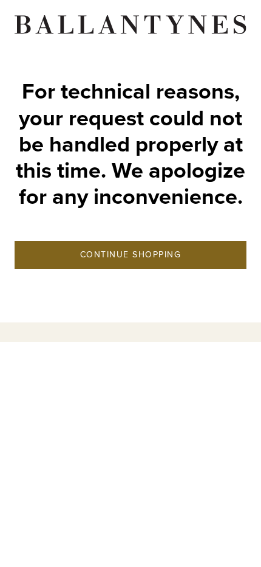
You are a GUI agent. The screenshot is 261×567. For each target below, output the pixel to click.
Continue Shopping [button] (130, 254)
